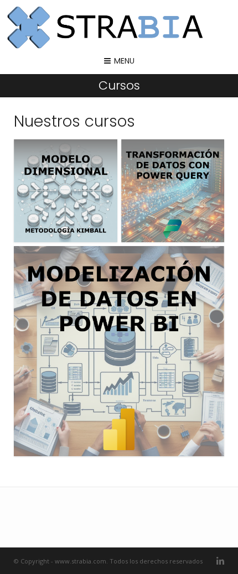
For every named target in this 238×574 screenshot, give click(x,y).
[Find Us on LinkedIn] (220, 561)
